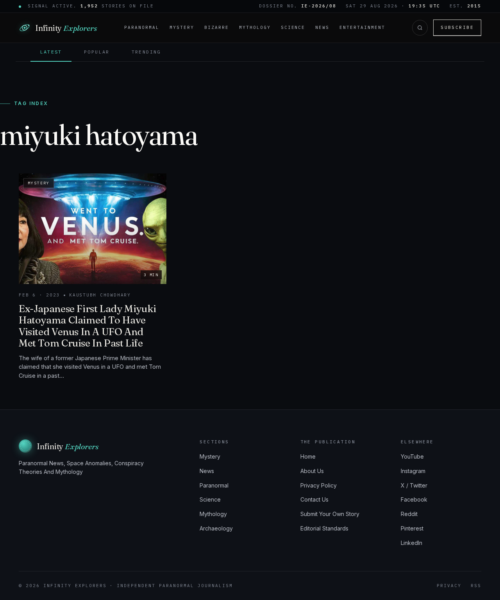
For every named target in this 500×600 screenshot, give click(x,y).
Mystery (182, 27)
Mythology (255, 27)
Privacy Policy (318, 485)
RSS (476, 585)
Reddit (409, 514)
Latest (51, 52)
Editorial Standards (324, 528)
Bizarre (216, 27)
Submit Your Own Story (329, 514)
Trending (146, 52)
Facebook (414, 499)
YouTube (412, 456)
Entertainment (362, 27)
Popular (97, 52)
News (322, 27)
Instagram (413, 471)
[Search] (420, 28)
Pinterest (412, 528)
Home (308, 456)
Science (293, 27)
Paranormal (141, 27)
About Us (312, 471)
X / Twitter (414, 485)
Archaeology (216, 528)
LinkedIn (411, 542)
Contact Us (314, 499)
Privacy (449, 585)
